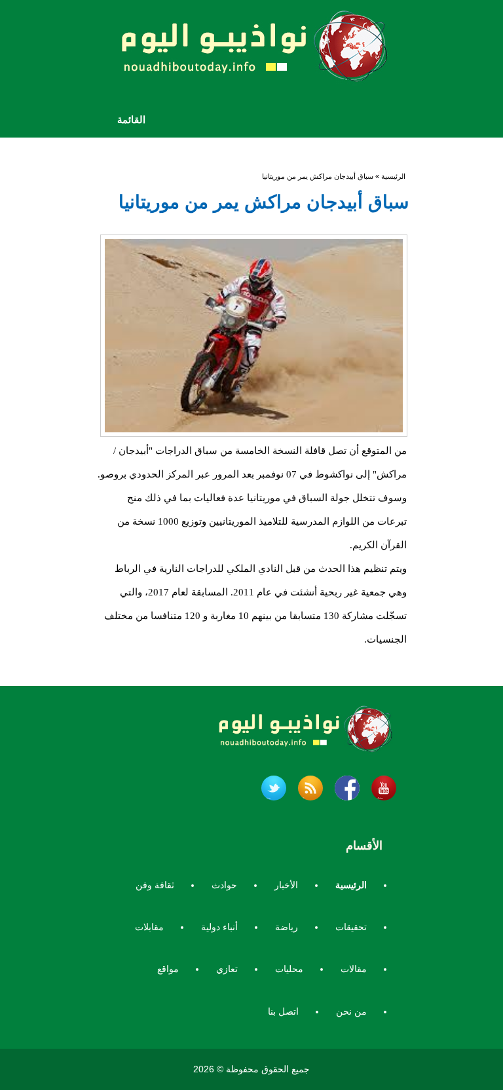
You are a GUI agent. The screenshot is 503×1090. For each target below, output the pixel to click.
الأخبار (286, 885)
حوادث (224, 885)
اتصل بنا (283, 1011)
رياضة (286, 927)
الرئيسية (393, 176)
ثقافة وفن (155, 885)
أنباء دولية (219, 927)
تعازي (227, 969)
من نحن (351, 1011)
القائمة (131, 119)
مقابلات (149, 927)
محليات (289, 969)
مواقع (168, 969)
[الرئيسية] (251, 51)
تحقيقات (351, 927)
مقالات (354, 969)
